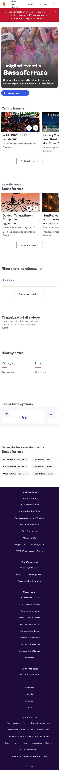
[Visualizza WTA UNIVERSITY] (20, 122)
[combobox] (15, 93)
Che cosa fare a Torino (29, 630)
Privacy (25, 742)
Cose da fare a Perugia (13, 459)
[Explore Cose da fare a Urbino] (55, 459)
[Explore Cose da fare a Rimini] (55, 466)
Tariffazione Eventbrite (29, 504)
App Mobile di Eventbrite (29, 511)
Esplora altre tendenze (29, 293)
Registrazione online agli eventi (29, 574)
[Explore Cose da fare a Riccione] (28, 473)
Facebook (29, 687)
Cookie (48, 742)
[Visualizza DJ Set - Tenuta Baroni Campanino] (20, 202)
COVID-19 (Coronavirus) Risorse (30, 551)
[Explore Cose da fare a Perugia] (27, 459)
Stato (7, 742)
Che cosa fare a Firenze (29, 617)
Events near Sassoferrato (12, 186)
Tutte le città (29, 657)
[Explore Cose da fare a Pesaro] (56, 473)
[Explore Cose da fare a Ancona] (27, 466)
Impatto (20, 736)
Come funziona (29, 497)
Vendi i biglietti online (29, 567)
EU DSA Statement (28, 749)
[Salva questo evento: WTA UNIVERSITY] (29, 128)
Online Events (13, 108)
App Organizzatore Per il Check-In (29, 517)
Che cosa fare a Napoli (30, 610)
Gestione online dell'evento (29, 581)
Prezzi (25, 722)
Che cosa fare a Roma (29, 597)
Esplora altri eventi (29, 160)
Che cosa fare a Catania (29, 644)
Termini (15, 742)
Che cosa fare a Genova (29, 650)
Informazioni (13, 729)
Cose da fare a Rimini (42, 466)
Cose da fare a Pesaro (43, 473)
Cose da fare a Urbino (42, 459)
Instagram (29, 700)
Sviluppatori (44, 736)
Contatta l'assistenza (29, 674)
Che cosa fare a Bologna (29, 624)
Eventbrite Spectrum (29, 524)
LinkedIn (29, 694)
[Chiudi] (55, 11)
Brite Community (29, 531)
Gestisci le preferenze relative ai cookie (29, 756)
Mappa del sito (29, 537)
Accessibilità (36, 742)
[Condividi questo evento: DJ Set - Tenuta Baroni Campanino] (35, 208)
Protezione (31, 736)
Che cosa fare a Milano (29, 604)
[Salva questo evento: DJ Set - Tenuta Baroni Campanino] (29, 208)
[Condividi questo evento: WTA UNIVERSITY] (35, 128)
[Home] (3, 4)
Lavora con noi (42, 729)
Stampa (10, 736)
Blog (23, 729)
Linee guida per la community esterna (29, 544)
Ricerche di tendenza (19, 268)
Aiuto (30, 729)
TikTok (29, 707)
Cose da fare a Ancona (13, 466)
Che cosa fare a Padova (29, 637)
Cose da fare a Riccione (14, 473)
